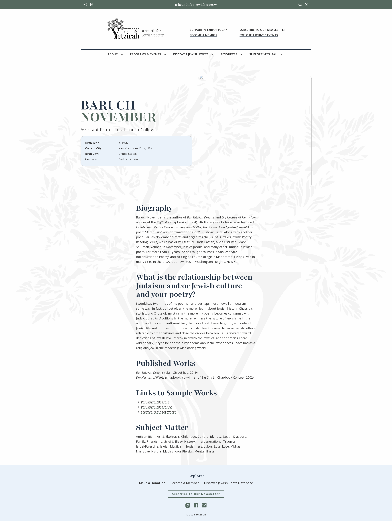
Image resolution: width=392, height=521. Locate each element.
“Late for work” (158, 412)
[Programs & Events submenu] (166, 54)
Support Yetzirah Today (208, 30)
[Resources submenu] (242, 54)
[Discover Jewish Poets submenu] (213, 54)
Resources (229, 54)
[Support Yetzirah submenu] (282, 54)
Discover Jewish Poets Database (228, 483)
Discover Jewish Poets (190, 54)
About (113, 54)
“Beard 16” (156, 407)
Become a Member (203, 35)
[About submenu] (123, 54)
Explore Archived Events (259, 35)
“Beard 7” (155, 402)
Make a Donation (152, 483)
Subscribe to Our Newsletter (262, 30)
